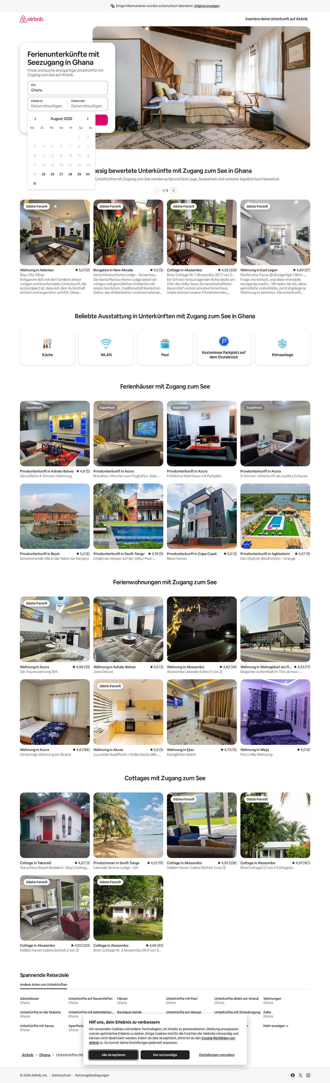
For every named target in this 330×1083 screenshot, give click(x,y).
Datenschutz (61, 1075)
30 (88, 174)
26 (52, 174)
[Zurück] (156, 190)
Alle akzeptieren (113, 1055)
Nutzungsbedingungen (92, 1075)
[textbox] (47, 106)
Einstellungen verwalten (217, 1055)
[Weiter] (173, 190)
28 (70, 174)
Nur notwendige (165, 1055)
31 (34, 183)
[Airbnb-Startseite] (31, 19)
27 (61, 174)
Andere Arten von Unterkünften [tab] (43, 985)
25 (43, 174)
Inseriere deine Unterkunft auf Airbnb (276, 19)
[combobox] (67, 90)
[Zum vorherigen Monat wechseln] (35, 118)
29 (79, 174)
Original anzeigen (207, 6)
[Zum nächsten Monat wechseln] (87, 118)
